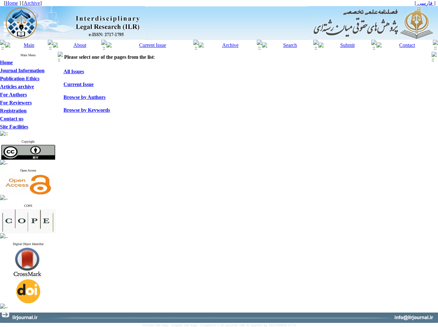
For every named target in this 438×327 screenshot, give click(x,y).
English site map (185, 325)
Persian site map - (157, 325)
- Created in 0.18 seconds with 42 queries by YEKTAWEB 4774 (247, 325)
